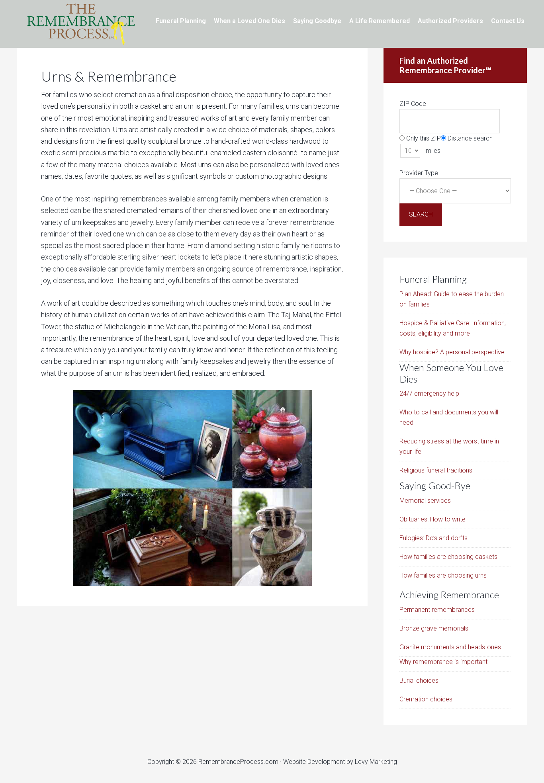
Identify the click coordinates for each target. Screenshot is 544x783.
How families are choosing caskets (448, 556)
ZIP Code (412, 103)
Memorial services (425, 500)
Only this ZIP (423, 138)
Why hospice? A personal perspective (452, 352)
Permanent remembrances (437, 609)
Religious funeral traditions (435, 470)
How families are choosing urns (443, 575)
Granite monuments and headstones (450, 647)
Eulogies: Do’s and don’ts (433, 538)
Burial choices (418, 680)
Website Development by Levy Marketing (340, 761)
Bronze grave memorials (433, 628)
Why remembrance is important (443, 662)
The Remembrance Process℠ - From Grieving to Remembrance (81, 24)
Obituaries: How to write (432, 519)
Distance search (469, 138)
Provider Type (418, 173)
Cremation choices (425, 699)
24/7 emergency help (429, 393)
